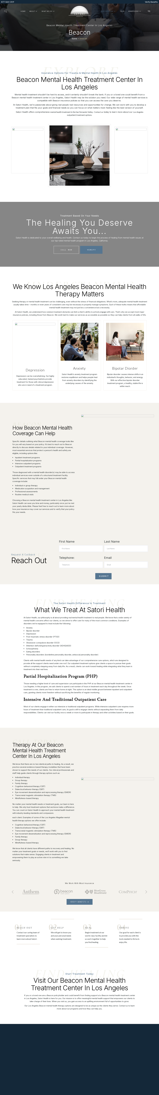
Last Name (112, 541)
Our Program (107, 11)
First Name (67, 541)
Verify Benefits (151, 2)
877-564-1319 (7, 2)
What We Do (47, 11)
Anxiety (79, 368)
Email (108, 558)
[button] (5, 11)
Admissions (133, 11)
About (32, 11)
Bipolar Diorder (125, 368)
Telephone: (67, 558)
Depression (35, 370)
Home (23, 11)
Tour (122, 11)
